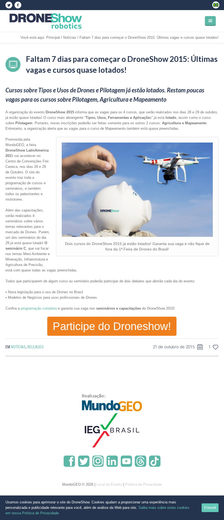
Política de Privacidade (143, 484)
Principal (53, 37)
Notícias (69, 37)
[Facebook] (17, 5)
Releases (35, 347)
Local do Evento (109, 484)
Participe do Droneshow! (112, 326)
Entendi (210, 508)
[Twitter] (8, 5)
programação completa (38, 308)
